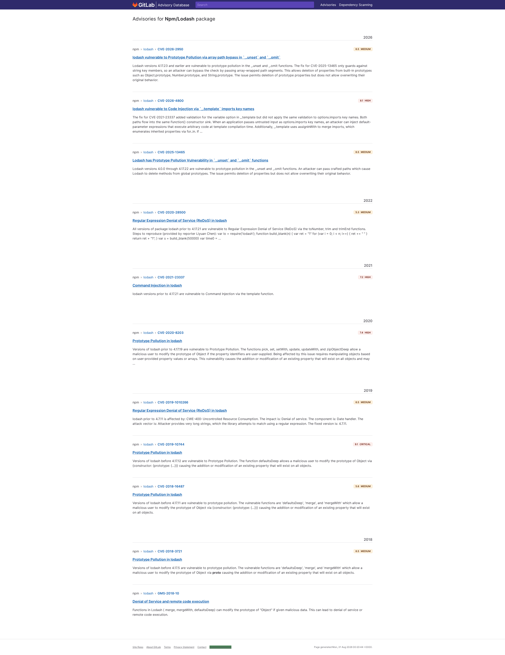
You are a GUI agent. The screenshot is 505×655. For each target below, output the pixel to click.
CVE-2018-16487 (171, 486)
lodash (148, 49)
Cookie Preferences (220, 647)
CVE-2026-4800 (171, 101)
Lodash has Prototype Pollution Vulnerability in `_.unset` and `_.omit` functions (200, 160)
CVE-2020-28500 (172, 212)
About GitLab (153, 647)
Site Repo (138, 647)
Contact (201, 647)
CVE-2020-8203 (170, 333)
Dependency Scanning (355, 5)
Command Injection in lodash (157, 285)
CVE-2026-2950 (170, 49)
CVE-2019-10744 (171, 444)
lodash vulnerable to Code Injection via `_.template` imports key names (193, 109)
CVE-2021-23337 (171, 277)
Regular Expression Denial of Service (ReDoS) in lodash (180, 220)
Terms (167, 647)
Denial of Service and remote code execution (171, 601)
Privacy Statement (184, 647)
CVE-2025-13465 (171, 152)
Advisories (328, 5)
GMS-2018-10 (168, 593)
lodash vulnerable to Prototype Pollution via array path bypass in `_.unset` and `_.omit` (207, 57)
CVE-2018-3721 (170, 551)
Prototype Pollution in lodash (157, 341)
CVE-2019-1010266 (173, 402)
